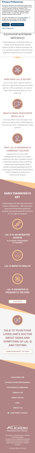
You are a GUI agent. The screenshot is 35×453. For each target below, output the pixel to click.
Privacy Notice (24, 17)
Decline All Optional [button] (17, 24)
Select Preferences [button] (7, 28)
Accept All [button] (6, 24)
